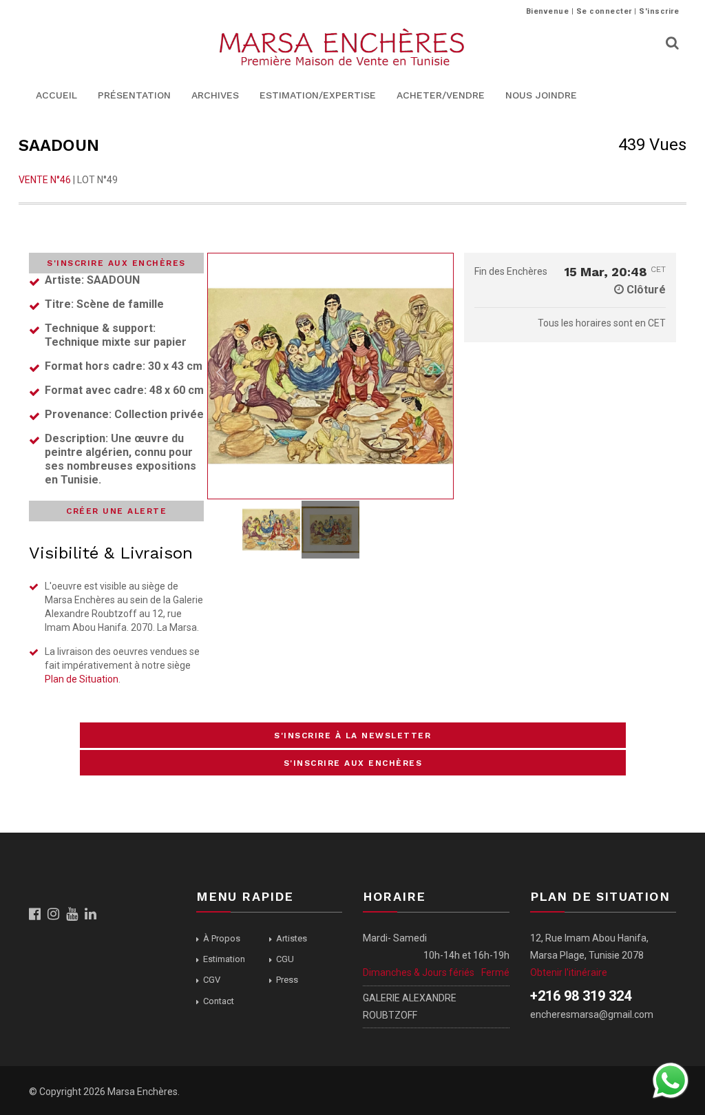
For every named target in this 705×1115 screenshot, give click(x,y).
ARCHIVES (215, 95)
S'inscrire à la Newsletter (352, 735)
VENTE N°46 (45, 179)
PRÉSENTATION (134, 95)
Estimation (224, 959)
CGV (211, 980)
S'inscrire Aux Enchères (116, 263)
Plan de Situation (81, 679)
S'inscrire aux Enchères (353, 763)
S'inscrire (659, 11)
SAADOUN (59, 145)
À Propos (221, 938)
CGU (285, 959)
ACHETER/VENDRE (441, 95)
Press (287, 980)
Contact (218, 1001)
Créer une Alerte (116, 511)
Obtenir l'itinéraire (568, 972)
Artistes (291, 938)
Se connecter (604, 11)
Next (439, 376)
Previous (221, 376)
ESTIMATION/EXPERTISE (318, 95)
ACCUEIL (56, 95)
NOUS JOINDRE (541, 95)
